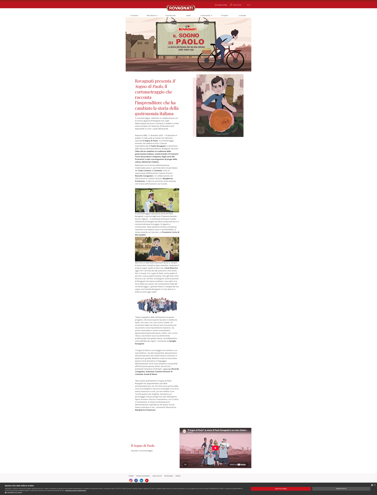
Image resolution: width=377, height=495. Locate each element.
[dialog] (188, 489)
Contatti (131, 476)
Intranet (178, 476)
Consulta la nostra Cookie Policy (75, 490)
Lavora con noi (157, 476)
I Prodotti (224, 15)
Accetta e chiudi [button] (281, 489)
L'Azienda (133, 15)
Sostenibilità (205, 15)
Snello (188, 15)
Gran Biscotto (170, 15)
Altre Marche (152, 15)
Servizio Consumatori (143, 476)
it (248, 5)
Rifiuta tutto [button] (341, 489)
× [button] (375, 485)
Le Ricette (242, 15)
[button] (124, 493)
